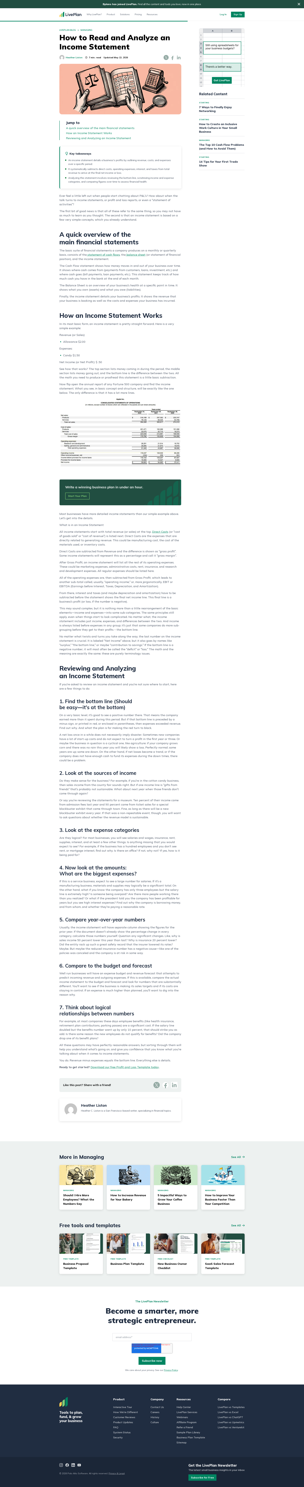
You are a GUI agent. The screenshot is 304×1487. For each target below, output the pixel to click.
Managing (86, 30)
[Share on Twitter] (166, 57)
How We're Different (125, 1412)
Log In (223, 14)
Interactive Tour (122, 1407)
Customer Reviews (124, 1417)
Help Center (184, 1407)
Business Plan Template (191, 1437)
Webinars (182, 1417)
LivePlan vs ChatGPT (230, 1417)
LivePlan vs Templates (231, 1407)
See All (236, 1157)
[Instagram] (61, 1465)
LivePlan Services (187, 1412)
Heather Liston (74, 57)
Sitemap (182, 1442)
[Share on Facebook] (172, 57)
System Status (122, 1432)
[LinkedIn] (73, 1465)
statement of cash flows (103, 254)
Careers (155, 1412)
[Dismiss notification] (299, 4)
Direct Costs (160, 532)
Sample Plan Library (188, 1432)
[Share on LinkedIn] (178, 57)
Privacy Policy (171, 1370)
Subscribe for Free (202, 1477)
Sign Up (238, 14)
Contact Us (157, 1407)
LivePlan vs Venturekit (231, 1427)
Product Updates (123, 1422)
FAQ (115, 1427)
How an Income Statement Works (89, 133)
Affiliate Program (186, 1422)
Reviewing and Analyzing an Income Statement (98, 138)
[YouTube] (79, 1465)
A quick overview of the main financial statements (100, 128)
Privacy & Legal (117, 1473)
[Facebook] (67, 1465)
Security (118, 1437)
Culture (155, 1422)
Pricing (138, 14)
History (155, 1417)
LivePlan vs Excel (228, 1412)
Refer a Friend (185, 1427)
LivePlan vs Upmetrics (231, 1422)
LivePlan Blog (67, 30)
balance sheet (136, 254)
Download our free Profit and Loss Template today (125, 1067)
